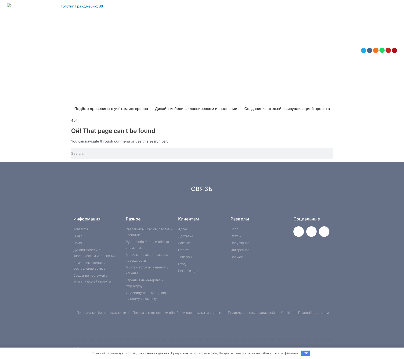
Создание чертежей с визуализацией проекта (287, 108)
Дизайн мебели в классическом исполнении (196, 108)
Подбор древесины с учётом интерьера (111, 108)
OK (306, 353)
